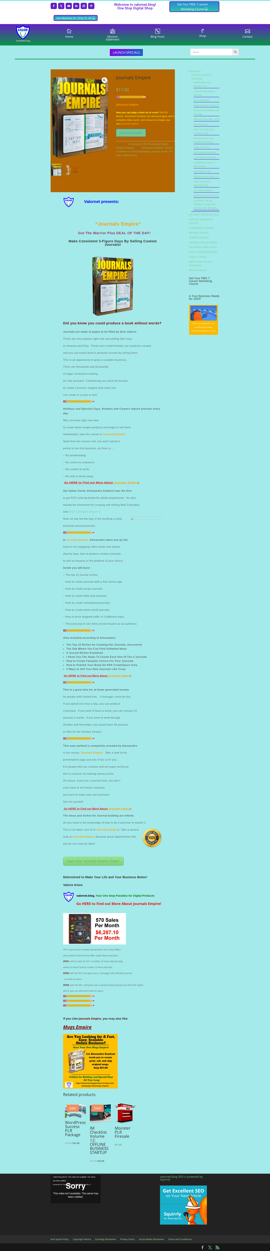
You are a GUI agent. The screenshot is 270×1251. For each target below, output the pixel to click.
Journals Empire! (114, 434)
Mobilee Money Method (206, 195)
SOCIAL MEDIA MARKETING (203, 251)
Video (119, 155)
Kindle (164, 151)
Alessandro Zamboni (152, 147)
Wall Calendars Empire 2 (84, 511)
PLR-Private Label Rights (69, 71)
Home (69, 36)
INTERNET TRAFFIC (198, 232)
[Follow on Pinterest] (91, 6)
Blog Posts (158, 36)
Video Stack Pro (202, 147)
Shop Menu (195, 71)
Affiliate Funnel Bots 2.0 (206, 176)
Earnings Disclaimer (105, 1239)
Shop (202, 36)
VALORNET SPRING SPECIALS (204, 214)
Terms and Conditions (180, 1239)
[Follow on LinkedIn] (76, 6)
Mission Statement (112, 38)
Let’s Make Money (203, 190)
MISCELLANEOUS (198, 270)
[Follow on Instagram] (84, 6)
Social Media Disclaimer (151, 1239)
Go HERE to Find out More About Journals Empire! (118, 903)
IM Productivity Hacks (205, 152)
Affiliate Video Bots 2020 (206, 119)
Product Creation (125, 147)
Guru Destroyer (202, 100)
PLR (171, 151)
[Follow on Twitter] (61, 6)
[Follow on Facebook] (54, 6)
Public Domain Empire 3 (206, 105)
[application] (76, 1189)
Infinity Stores (201, 124)
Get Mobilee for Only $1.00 (73, 18)
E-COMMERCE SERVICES (201, 227)
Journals (155, 151)
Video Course (130, 155)
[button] (104, 80)
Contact (247, 36)
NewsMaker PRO (202, 171)
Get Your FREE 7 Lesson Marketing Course (192, 6)
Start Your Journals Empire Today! (93, 861)
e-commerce (122, 151)
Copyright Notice (82, 1239)
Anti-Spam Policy (60, 1239)
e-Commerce (135, 143)
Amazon (169, 147)
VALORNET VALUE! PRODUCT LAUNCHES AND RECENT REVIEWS (205, 204)
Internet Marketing (140, 151)
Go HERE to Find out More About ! (101, 482)
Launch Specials (126, 52)
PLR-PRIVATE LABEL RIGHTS (203, 247)
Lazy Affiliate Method (204, 157)
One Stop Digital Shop (135, 8)
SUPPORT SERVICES (199, 237)
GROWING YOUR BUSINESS (203, 242)
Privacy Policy (127, 1239)
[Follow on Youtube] (69, 6)
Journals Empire (131, 133)
